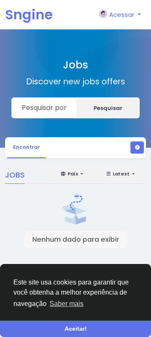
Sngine (29, 14)
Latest (121, 173)
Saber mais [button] (66, 303)
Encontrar (26, 147)
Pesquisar (108, 108)
